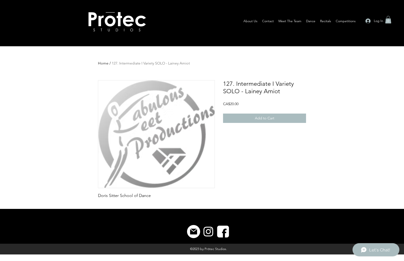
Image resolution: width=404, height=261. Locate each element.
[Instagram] (208, 231)
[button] (388, 19)
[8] (223, 231)
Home (103, 63)
